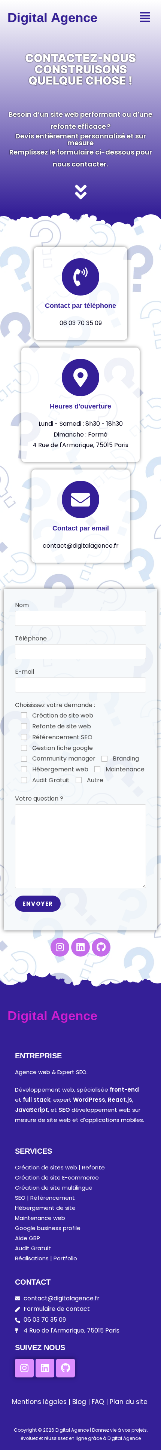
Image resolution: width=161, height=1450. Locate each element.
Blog (79, 1401)
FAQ (99, 1401)
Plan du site (129, 1401)
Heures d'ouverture (80, 406)
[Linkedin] (80, 947)
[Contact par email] (80, 499)
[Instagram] (60, 947)
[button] (145, 17)
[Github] (101, 947)
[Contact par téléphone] (80, 277)
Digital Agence (52, 17)
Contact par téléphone (80, 305)
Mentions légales (39, 1401)
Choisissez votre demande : (55, 705)
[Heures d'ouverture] (80, 377)
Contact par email (80, 528)
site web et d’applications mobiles (95, 1120)
